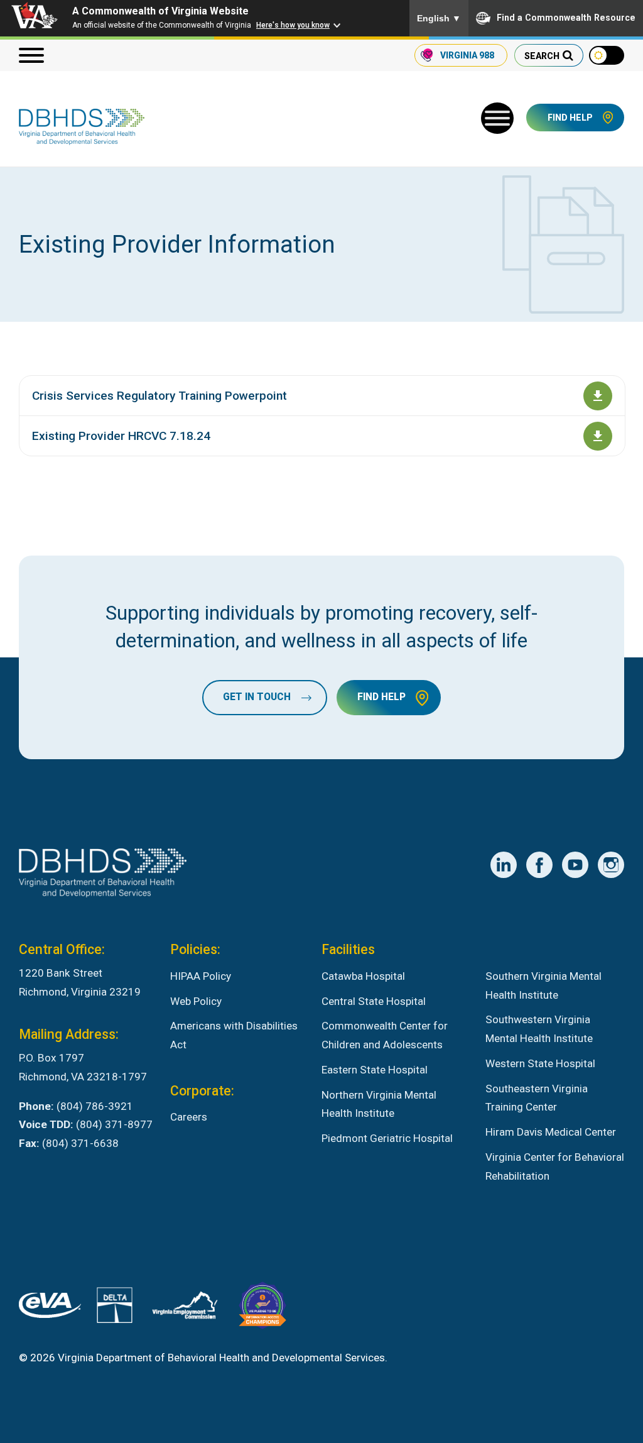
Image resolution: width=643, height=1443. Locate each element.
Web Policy (196, 1001)
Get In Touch (257, 697)
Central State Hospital (374, 1001)
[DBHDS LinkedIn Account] (503, 865)
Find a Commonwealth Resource (566, 18)
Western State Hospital (540, 1063)
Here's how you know (293, 25)
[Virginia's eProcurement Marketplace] (50, 1308)
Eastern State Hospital (375, 1069)
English (439, 18)
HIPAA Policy (200, 976)
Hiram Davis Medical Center (550, 1132)
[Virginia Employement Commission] (185, 1308)
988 (467, 55)
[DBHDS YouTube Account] (575, 865)
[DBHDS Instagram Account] (611, 865)
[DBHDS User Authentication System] (114, 1308)
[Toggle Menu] (497, 118)
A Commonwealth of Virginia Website (160, 11)
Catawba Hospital (363, 976)
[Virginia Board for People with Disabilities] (262, 1308)
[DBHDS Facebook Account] (539, 865)
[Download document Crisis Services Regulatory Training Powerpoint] (597, 395)
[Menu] (31, 55)
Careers (188, 1117)
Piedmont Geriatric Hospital (387, 1138)
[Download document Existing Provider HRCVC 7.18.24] (597, 436)
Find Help (570, 117)
